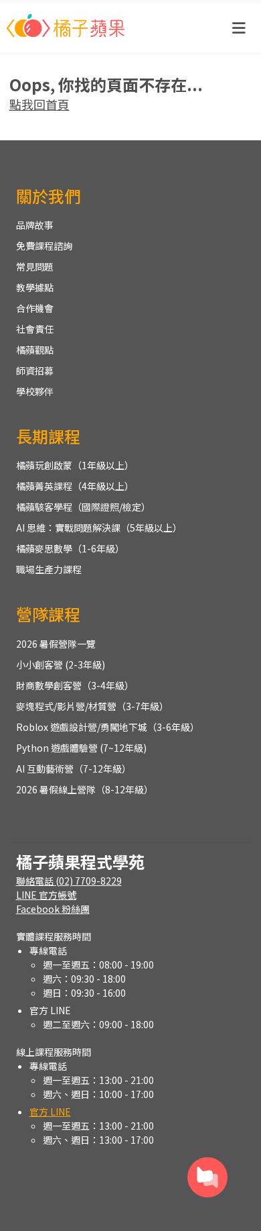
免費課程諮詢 (44, 245)
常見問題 (35, 266)
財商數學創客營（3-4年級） (75, 685)
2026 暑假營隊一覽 (56, 643)
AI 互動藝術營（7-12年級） (73, 768)
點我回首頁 (39, 104)
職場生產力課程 (49, 569)
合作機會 (35, 308)
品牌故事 (35, 225)
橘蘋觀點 (35, 349)
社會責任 (35, 329)
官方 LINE (50, 1111)
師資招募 (35, 370)
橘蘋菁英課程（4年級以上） (75, 486)
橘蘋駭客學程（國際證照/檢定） (83, 506)
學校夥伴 (35, 391)
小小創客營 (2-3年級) (60, 664)
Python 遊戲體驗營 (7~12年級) (81, 747)
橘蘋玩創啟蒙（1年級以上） (75, 465)
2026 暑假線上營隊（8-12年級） (84, 789)
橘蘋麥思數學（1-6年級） (70, 548)
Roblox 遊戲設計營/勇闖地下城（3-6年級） (107, 727)
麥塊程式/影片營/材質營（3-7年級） (92, 706)
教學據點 (35, 287)
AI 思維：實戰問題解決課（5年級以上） (99, 527)
